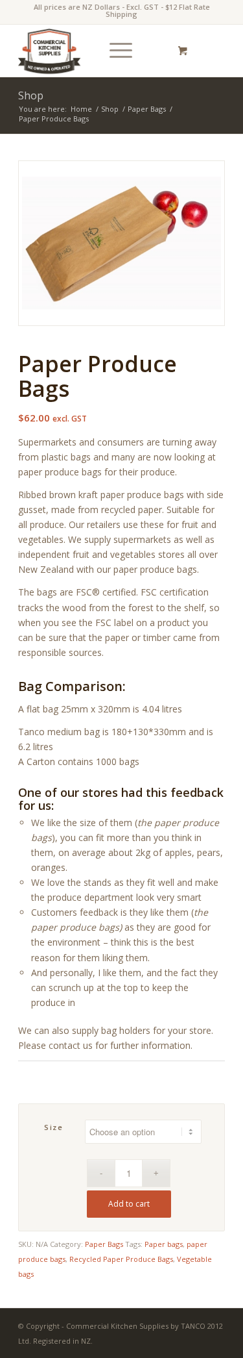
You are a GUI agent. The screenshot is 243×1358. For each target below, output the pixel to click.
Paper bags (164, 1244)
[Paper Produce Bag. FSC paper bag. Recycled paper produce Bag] (121, 243)
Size (53, 1127)
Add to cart (129, 1203)
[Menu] (114, 51)
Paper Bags (104, 1244)
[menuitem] (119, 51)
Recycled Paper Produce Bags (121, 1259)
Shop (30, 95)
